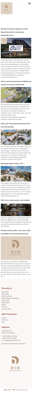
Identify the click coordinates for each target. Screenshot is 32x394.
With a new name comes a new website (15, 200)
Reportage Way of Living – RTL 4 (12, 163)
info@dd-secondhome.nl (12, 340)
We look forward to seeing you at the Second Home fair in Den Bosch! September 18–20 (14, 32)
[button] (29, 3)
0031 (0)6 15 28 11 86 (10, 338)
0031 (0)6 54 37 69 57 (10, 336)
